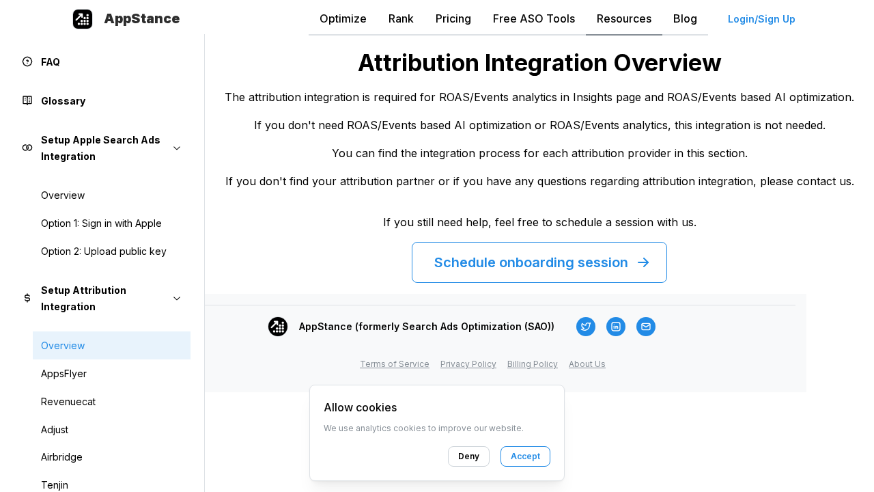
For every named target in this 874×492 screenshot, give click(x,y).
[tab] (343, 19)
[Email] (646, 326)
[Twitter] (585, 326)
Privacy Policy (468, 364)
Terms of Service (394, 364)
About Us (587, 364)
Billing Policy (532, 364)
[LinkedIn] (615, 326)
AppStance (142, 18)
